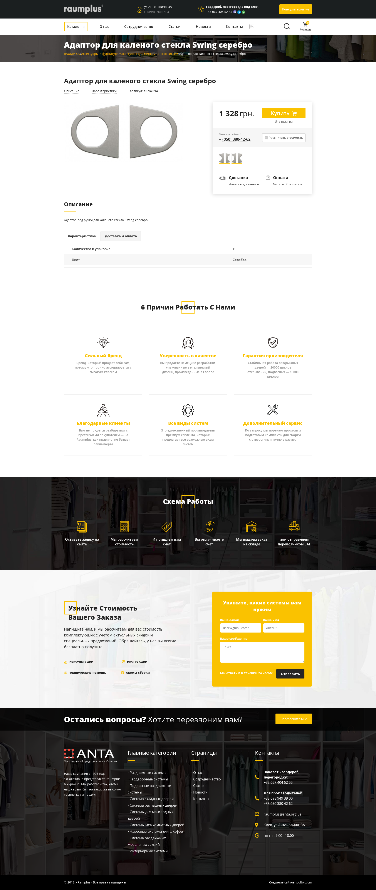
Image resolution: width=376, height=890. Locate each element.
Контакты (201, 798)
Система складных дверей (152, 798)
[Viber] (235, 12)
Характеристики (104, 91)
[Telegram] (239, 12)
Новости (200, 792)
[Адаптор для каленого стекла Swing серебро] (123, 132)
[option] (123, 133)
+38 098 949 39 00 (278, 798)
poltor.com (304, 882)
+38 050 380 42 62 (278, 803)
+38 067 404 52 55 (219, 12)
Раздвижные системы (148, 772)
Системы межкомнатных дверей (157, 824)
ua (252, 26)
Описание (71, 91)
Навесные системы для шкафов (156, 831)
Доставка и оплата (121, 236)
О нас (198, 772)
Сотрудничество (207, 779)
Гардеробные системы (149, 779)
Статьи (199, 785)
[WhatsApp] (243, 12)
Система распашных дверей (153, 805)
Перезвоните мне (293, 719)
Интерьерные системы (149, 851)
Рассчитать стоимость (286, 137)
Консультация (293, 9)
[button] (287, 27)
